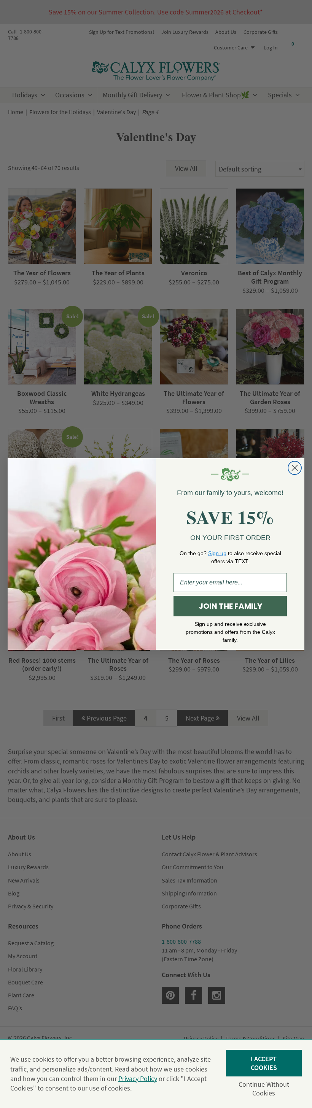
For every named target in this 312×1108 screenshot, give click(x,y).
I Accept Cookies (264, 1063)
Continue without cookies (264, 1088)
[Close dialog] (294, 468)
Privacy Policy (137, 1078)
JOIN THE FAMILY (230, 606)
